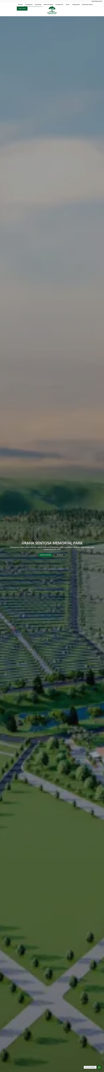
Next (100, 549)
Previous (3, 549)
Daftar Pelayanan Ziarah (97, 1)
